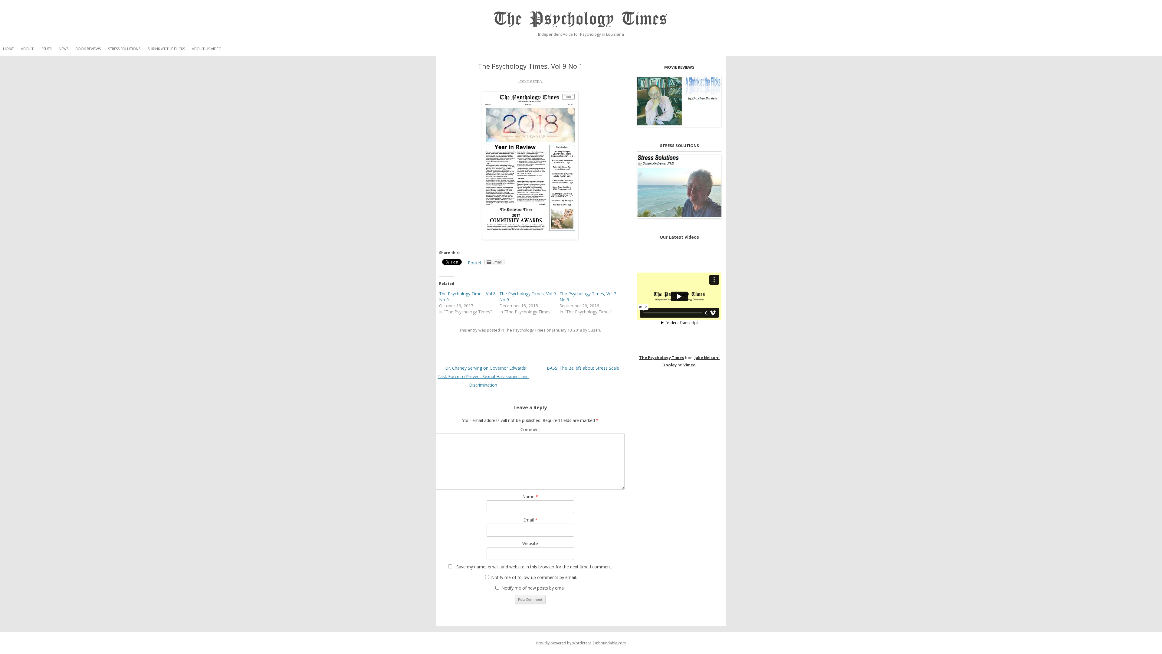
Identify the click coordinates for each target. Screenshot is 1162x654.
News (63, 48)
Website (530, 543)
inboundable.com (610, 643)
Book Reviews (88, 48)
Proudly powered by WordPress (563, 643)
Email (530, 520)
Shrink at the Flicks (166, 48)
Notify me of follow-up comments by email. (534, 577)
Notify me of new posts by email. (533, 588)
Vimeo (689, 365)
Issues (46, 48)
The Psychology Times (581, 19)
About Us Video (207, 48)
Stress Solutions (124, 48)
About (27, 48)
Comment (530, 429)
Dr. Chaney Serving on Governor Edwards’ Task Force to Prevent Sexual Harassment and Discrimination (483, 376)
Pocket (474, 263)
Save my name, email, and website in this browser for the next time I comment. (534, 567)
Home (8, 48)
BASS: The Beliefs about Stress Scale (586, 368)
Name (530, 496)
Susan (594, 330)
